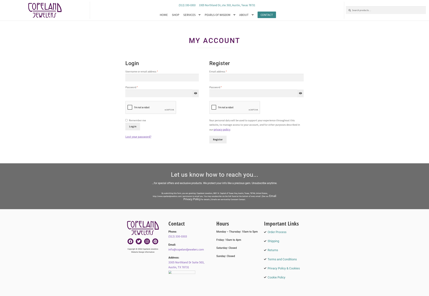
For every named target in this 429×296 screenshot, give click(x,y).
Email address (223, 71)
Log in (132, 126)
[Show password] (195, 93)
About (244, 15)
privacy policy (222, 129)
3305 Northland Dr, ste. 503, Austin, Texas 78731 (227, 5)
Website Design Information (143, 252)
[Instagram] (147, 241)
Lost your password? (138, 137)
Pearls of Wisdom (217, 15)
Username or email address (146, 71)
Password (136, 87)
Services (189, 15)
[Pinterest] (155, 241)
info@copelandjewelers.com (186, 249)
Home (164, 15)
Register (218, 139)
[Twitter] (139, 241)
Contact (267, 15)
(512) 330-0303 (187, 5)
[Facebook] (130, 241)
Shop (175, 15)
